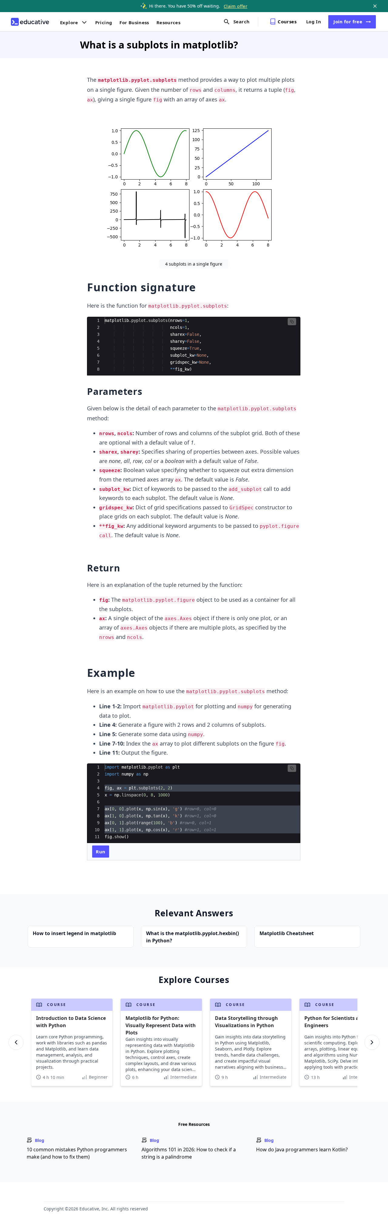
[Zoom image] (194, 183)
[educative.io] (30, 22)
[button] (292, 321)
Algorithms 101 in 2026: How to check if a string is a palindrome (189, 1153)
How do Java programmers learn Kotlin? (302, 1149)
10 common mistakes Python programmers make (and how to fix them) (77, 1153)
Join (347, 21)
